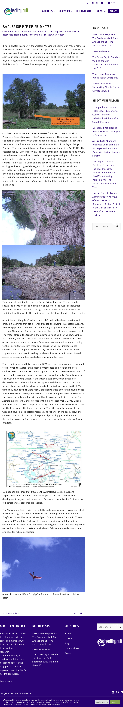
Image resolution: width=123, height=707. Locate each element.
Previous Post (11, 613)
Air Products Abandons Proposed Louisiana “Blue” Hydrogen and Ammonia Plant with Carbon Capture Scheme (106, 148)
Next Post (78, 613)
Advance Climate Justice (52, 31)
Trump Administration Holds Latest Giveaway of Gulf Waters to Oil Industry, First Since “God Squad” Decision (105, 114)
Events (68, 653)
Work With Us (72, 648)
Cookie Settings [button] (102, 702)
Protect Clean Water (53, 34)
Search (115, 224)
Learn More (6, 681)
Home (68, 633)
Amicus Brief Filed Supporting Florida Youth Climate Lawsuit (105, 87)
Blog (67, 643)
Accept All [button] (115, 702)
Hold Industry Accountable (28, 34)
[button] (87, 3)
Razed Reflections (101, 51)
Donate (68, 638)
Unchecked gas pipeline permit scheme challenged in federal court (106, 131)
